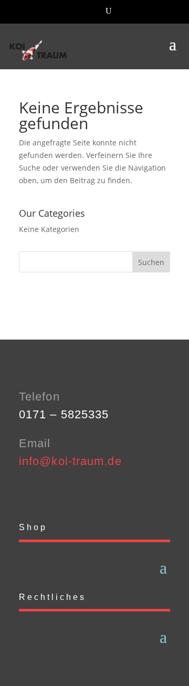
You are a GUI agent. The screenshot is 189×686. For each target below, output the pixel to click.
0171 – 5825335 (64, 414)
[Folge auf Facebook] (27, 492)
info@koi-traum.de (70, 461)
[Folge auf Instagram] (48, 492)
